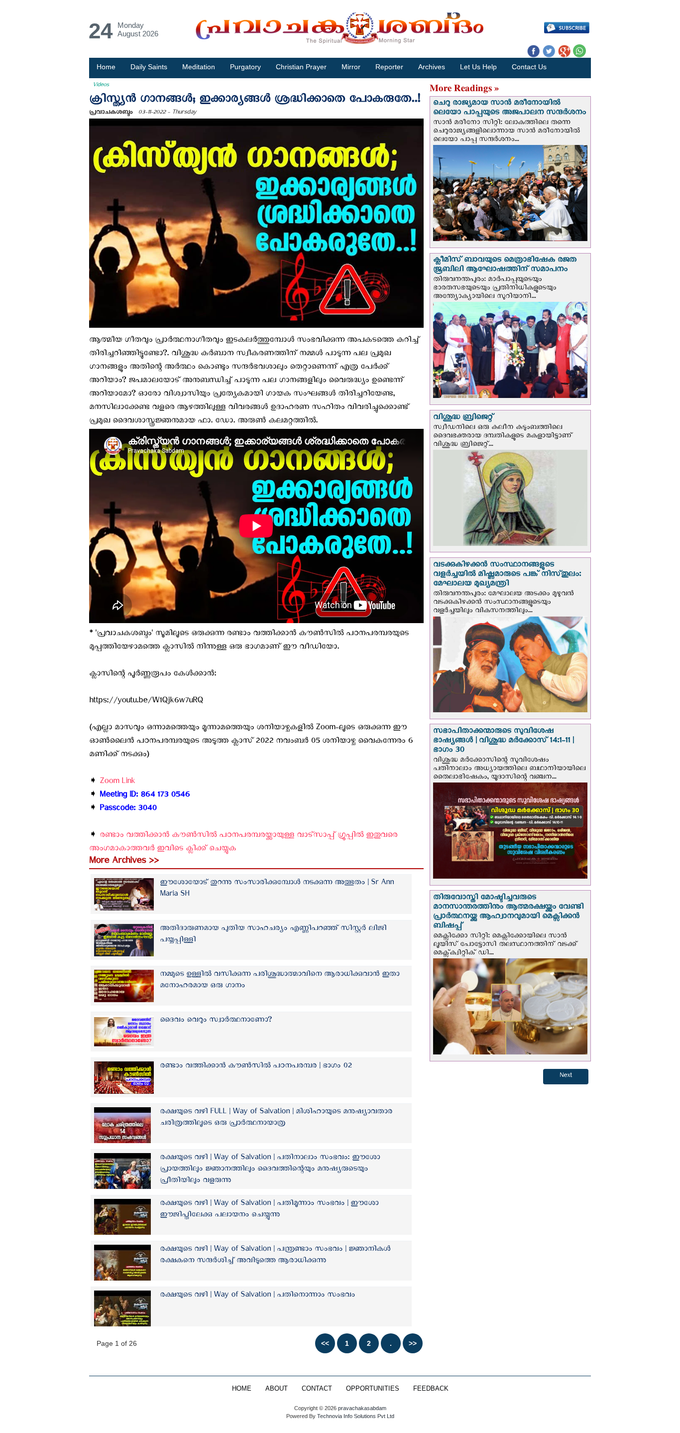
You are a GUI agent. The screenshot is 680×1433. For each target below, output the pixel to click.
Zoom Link (117, 783)
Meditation (198, 67)
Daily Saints (148, 67)
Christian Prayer (301, 67)
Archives (431, 67)
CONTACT (317, 1388)
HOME (241, 1388)
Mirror (350, 67)
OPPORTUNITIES (372, 1388)
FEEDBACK (431, 1388)
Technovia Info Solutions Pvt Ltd (355, 1416)
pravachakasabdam (362, 1408)
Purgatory (245, 67)
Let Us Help (478, 67)
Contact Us (529, 67)
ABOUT (276, 1388)
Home (106, 67)
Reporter (389, 67)
